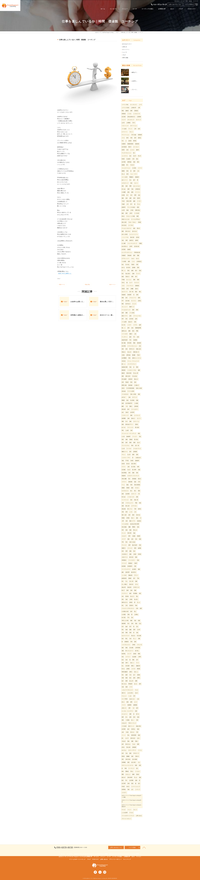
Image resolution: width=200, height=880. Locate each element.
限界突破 (129, 162)
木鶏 (137, 608)
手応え (131, 771)
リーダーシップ (125, 415)
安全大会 (138, 514)
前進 (135, 321)
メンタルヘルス (131, 496)
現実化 (136, 424)
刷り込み (124, 496)
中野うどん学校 (125, 620)
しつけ (130, 511)
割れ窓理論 (124, 472)
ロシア (130, 282)
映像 (127, 210)
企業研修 (139, 116)
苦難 (128, 614)
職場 (134, 342)
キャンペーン (125, 49)
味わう (132, 518)
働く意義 (124, 342)
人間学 (139, 656)
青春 (138, 560)
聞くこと (124, 270)
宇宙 (137, 732)
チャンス (124, 533)
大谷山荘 (124, 741)
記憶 (130, 315)
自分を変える (124, 246)
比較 (137, 632)
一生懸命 (127, 720)
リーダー (139, 201)
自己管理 (124, 783)
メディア (124, 539)
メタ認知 (136, 403)
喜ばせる (133, 635)
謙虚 (139, 297)
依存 (123, 753)
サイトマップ (127, 859)
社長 (123, 382)
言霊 (137, 720)
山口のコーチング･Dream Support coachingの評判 (131, 801)
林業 (131, 110)
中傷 (132, 189)
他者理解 (124, 418)
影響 (138, 744)
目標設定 (136, 110)
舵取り (132, 665)
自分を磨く (133, 762)
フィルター (137, 771)
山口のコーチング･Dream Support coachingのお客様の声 (131, 805)
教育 (127, 137)
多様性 (138, 674)
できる (133, 744)
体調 (126, 686)
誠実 (134, 677)
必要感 (127, 668)
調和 (131, 702)
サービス (124, 809)
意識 (138, 267)
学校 (131, 137)
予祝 (138, 578)
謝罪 (141, 608)
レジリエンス (137, 415)
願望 (138, 216)
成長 (130, 198)
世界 (126, 551)
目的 (131, 484)
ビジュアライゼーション (127, 252)
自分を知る (124, 225)
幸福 (130, 367)
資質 (126, 213)
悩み (123, 264)
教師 (133, 514)
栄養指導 (134, 747)
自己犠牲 (124, 469)
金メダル (124, 427)
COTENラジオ (136, 587)
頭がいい (132, 662)
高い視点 (136, 439)
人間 (123, 520)
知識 (123, 403)
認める (136, 288)
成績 (123, 650)
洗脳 (123, 460)
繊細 (130, 629)
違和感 (130, 602)
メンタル (129, 113)
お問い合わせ (139, 815)
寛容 (134, 255)
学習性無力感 (137, 252)
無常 (126, 442)
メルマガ (133, 668)
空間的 (127, 518)
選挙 (139, 490)
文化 (140, 346)
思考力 (123, 388)
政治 (123, 659)
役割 (134, 228)
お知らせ (124, 46)
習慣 (132, 276)
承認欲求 (124, 475)
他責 (132, 756)
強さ (132, 617)
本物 (125, 768)
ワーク (137, 662)
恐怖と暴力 (128, 376)
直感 (138, 729)
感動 (132, 741)
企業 (139, 107)
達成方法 (131, 240)
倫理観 (139, 548)
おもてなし (124, 750)
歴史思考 (129, 587)
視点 (123, 638)
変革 (129, 536)
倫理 (126, 674)
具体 (129, 472)
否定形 (123, 288)
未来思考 (130, 379)
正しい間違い (124, 584)
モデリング (134, 397)
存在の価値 (124, 527)
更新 (136, 623)
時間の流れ (137, 210)
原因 (136, 780)
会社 (123, 412)
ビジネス (132, 149)
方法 (130, 674)
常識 (129, 358)
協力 (123, 680)
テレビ (136, 690)
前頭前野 (129, 294)
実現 (134, 198)
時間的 (123, 518)
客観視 (130, 439)
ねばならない (132, 698)
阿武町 (123, 158)
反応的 (123, 463)
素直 (139, 569)
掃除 (133, 659)
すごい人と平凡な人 (135, 219)
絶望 (123, 312)
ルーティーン (124, 131)
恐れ (128, 735)
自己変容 (124, 729)
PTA (134, 336)
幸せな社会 (134, 376)
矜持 (123, 551)
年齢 (128, 789)
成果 (134, 171)
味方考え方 (128, 303)
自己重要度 (124, 358)
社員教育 (124, 143)
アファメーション (125, 134)
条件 (123, 744)
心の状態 (124, 614)
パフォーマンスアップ (132, 243)
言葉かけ (127, 276)
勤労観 (127, 596)
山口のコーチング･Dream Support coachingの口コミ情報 (131, 796)
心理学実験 (137, 647)
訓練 (136, 581)
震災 (123, 599)
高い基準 (134, 469)
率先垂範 (135, 593)
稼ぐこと (124, 364)
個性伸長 (130, 481)
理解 (138, 255)
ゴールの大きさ (125, 394)
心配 (128, 466)
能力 (136, 270)
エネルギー (124, 536)
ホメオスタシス (125, 490)
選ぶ (135, 611)
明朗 (126, 632)
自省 (132, 327)
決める (127, 786)
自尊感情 (135, 451)
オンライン (133, 300)
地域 (123, 662)
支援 (126, 599)
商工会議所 (124, 379)
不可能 (127, 460)
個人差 (127, 463)
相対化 (139, 508)
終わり (123, 702)
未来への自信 (132, 542)
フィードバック (125, 499)
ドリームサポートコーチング (128, 815)
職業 (139, 653)
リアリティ (124, 481)
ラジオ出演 (136, 213)
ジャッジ (124, 735)
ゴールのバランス (137, 448)
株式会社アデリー (129, 424)
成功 (127, 149)
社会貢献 (134, 656)
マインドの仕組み (131, 207)
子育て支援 (133, 134)
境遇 (136, 711)
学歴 (131, 641)
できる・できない (132, 222)
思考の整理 (130, 777)
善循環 (138, 536)
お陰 (123, 732)
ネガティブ (133, 493)
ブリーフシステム (125, 445)
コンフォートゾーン (133, 234)
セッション (128, 279)
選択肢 (123, 756)
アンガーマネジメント (126, 152)
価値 (130, 530)
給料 (128, 327)
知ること (136, 671)
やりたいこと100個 (130, 216)
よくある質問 (124, 812)
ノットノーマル (125, 237)
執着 (126, 677)
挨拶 (136, 765)
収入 (127, 195)
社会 (140, 623)
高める (139, 478)
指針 (137, 518)
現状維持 (124, 294)
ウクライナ (136, 282)
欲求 (137, 708)
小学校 (131, 210)
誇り (126, 717)
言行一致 (131, 291)
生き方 (134, 155)
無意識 (129, 249)
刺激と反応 (138, 349)
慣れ (140, 291)
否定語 (137, 774)
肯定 (123, 759)
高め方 (129, 146)
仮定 (140, 593)
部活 (131, 382)
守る (128, 617)
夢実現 (134, 140)
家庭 (123, 276)
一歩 (133, 708)
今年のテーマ (136, 753)
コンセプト (124, 792)
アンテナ (138, 273)
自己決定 (127, 300)
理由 (136, 605)
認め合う (133, 418)
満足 (127, 400)
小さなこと (128, 774)
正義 (129, 397)
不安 (130, 340)
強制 (128, 539)
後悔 (123, 376)
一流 (126, 406)
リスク (133, 261)
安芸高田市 (130, 566)
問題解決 (131, 177)
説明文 (139, 300)
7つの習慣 (124, 261)
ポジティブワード (132, 750)
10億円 (135, 563)
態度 (123, 231)
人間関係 (128, 122)
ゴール (123, 137)
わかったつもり (136, 186)
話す (134, 674)
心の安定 (134, 168)
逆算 (129, 514)
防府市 (138, 198)
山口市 (123, 122)
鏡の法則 (131, 557)
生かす (138, 442)
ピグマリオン (134, 505)
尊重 (130, 186)
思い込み (124, 189)
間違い (136, 741)
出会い (138, 738)
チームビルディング (126, 309)
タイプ (135, 702)
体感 (138, 717)
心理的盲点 (139, 261)
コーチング (137, 789)
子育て (133, 122)
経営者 (130, 140)
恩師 (127, 590)
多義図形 (126, 641)
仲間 (126, 240)
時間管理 (140, 134)
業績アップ (131, 306)
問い (126, 780)
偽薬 (123, 424)
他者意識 (137, 143)
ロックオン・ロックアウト (127, 711)
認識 (136, 557)
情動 (123, 421)
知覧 (140, 539)
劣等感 (137, 237)
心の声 (138, 629)
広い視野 (124, 243)
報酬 (129, 527)
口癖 (123, 502)
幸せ (130, 180)
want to (132, 258)
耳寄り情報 (125, 57)
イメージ (140, 168)
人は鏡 (127, 430)
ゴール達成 (131, 312)
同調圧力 (124, 548)
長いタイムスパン (129, 650)
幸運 (137, 264)
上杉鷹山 (136, 614)
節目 (134, 717)
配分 (123, 780)
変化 (128, 270)
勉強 (123, 213)
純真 (140, 765)
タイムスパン (124, 714)
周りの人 (132, 732)
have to (137, 258)
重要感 (127, 771)
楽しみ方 (131, 680)
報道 (139, 394)
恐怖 (137, 454)
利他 (140, 270)
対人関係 (132, 400)
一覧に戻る (87, 284)
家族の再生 (138, 726)
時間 (135, 195)
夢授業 (138, 668)
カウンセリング (131, 119)
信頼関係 (129, 705)
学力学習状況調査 (130, 388)
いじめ (129, 696)
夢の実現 (129, 342)
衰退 (130, 632)
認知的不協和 (124, 340)
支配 (137, 496)
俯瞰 (126, 312)
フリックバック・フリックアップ (129, 433)
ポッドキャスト (133, 104)
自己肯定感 (124, 146)
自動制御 (135, 705)
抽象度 (127, 110)
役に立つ (132, 596)
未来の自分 (132, 738)
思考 (132, 623)
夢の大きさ (128, 231)
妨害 (136, 318)
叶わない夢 (135, 373)
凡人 (126, 581)
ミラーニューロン (137, 315)
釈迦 (130, 442)
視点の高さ (133, 463)
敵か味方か (133, 572)
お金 (138, 698)
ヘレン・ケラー (133, 174)
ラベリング (124, 563)
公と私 (123, 436)
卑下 (123, 300)
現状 (123, 439)
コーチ (140, 104)
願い (123, 738)
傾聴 (126, 439)
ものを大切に (130, 692)
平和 (123, 542)
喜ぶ (123, 665)
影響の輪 (128, 355)
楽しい (132, 720)
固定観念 (130, 563)
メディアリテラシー (132, 364)
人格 (135, 333)
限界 (123, 717)
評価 (128, 783)
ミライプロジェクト (126, 644)
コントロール (124, 155)
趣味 (123, 572)
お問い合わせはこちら (175, 4)
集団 (126, 680)
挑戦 (132, 192)
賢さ (129, 478)
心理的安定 (137, 189)
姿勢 (123, 493)
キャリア (129, 653)
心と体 (123, 448)
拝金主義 (124, 508)
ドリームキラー (134, 409)
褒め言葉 (132, 237)
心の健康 (124, 192)
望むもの (135, 530)
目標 (137, 294)
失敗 (123, 240)
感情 (129, 261)
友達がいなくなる (125, 219)
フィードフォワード (126, 569)
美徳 (138, 279)
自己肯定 (131, 318)
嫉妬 (139, 735)
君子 (130, 626)
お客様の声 (133, 107)
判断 (139, 638)
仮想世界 (127, 572)
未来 (126, 198)
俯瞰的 (123, 487)
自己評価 (124, 346)
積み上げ (136, 379)
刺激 (123, 297)
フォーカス (128, 448)
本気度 (139, 222)
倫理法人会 (124, 330)
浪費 (134, 442)
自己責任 (124, 249)
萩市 (135, 137)
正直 (126, 605)
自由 (127, 288)
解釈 (123, 406)
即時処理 (130, 683)
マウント (124, 454)
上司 (127, 204)
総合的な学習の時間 (134, 524)
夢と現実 (137, 427)
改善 (138, 336)
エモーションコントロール (127, 765)
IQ (133, 294)
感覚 (134, 279)
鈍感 (126, 629)
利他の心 (124, 352)
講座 (138, 207)
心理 (135, 128)
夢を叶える (128, 744)
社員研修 (135, 340)
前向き (123, 216)
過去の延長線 (137, 484)
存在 (126, 318)
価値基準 (128, 436)
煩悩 (139, 433)
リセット (131, 131)
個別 (130, 593)
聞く (127, 164)
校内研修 (124, 566)
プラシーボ (139, 644)
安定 (131, 499)
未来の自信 (128, 759)
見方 (123, 626)
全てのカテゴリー (127, 44)
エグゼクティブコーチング (133, 475)
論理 (140, 324)
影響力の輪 (124, 385)
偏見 (139, 370)
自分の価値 (134, 759)
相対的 (136, 240)
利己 (123, 674)
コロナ (123, 285)
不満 (135, 508)
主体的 (131, 460)
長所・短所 (124, 514)
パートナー (134, 436)
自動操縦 (137, 285)
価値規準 (137, 460)
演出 (123, 596)
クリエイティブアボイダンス (128, 608)
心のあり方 (124, 723)
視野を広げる (124, 602)
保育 (130, 451)
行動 (123, 511)
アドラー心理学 (131, 391)
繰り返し (137, 650)
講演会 (139, 137)
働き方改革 (134, 545)
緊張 (137, 367)
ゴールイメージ (132, 297)
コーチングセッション (132, 346)
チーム (123, 484)
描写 (140, 683)
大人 (139, 762)
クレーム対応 (124, 177)
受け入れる (124, 683)
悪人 (135, 490)
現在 (134, 551)
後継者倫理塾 (138, 327)
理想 (132, 445)
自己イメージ (124, 180)
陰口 (130, 677)
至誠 (134, 533)
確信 (133, 330)
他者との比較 (139, 388)
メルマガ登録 (188, 4)
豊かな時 (127, 505)
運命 (123, 442)
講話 (132, 487)
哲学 (123, 318)
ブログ (58, 278)
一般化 (127, 732)
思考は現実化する (131, 116)
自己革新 (124, 162)
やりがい (137, 487)
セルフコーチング (125, 635)
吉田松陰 (136, 406)
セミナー (139, 418)
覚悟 (135, 641)
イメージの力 (124, 333)
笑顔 (127, 174)
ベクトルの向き (125, 524)
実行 (134, 578)
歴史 (127, 171)
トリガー (129, 324)
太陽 (123, 632)
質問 (129, 545)
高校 (135, 590)
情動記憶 (130, 575)
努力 (136, 276)
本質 (126, 511)
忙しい (134, 638)
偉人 (123, 581)
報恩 (128, 762)
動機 (133, 774)
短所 (131, 611)
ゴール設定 (124, 128)
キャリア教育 (124, 698)
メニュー (129, 809)
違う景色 (133, 466)
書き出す (124, 777)
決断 (130, 714)
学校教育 (124, 255)
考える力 (129, 352)
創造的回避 (133, 735)
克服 (139, 469)
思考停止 (133, 729)
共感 (123, 686)
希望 (137, 309)
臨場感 (133, 267)
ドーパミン (137, 192)
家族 (126, 647)
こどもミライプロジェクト (127, 690)
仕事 (133, 158)
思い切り (124, 324)
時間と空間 (128, 201)
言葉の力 (137, 756)
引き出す (132, 164)
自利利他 (124, 789)
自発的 (134, 653)
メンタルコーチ (136, 113)
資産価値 (134, 478)
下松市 (123, 201)
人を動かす (136, 385)
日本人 (123, 282)
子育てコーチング (132, 723)
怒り (134, 152)
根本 (123, 771)
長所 (133, 309)
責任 (137, 158)
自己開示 (134, 569)
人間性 (130, 599)
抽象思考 (138, 665)
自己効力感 (136, 246)
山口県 (123, 210)
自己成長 (131, 647)
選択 (138, 162)
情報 (134, 162)
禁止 (137, 596)
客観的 (127, 487)
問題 (137, 330)
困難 (136, 680)
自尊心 (130, 671)
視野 (134, 629)
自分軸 (123, 195)
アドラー (124, 466)
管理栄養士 (124, 560)
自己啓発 (124, 116)
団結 (128, 741)
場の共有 (131, 584)
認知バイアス (124, 315)
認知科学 (124, 207)
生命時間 (127, 493)
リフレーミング (125, 125)
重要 (123, 774)
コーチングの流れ (125, 107)
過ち (123, 605)
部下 (131, 204)
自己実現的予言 (129, 403)
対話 (123, 656)
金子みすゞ (124, 397)
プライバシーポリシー (126, 818)
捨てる (137, 714)
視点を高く (128, 273)
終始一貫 (136, 499)
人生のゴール (124, 557)
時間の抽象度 (124, 671)
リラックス (130, 548)
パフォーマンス (129, 285)
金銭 (126, 530)
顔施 (130, 554)
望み (123, 629)
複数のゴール (124, 451)
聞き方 (138, 228)
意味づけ (124, 692)
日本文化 (124, 361)
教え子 (123, 590)
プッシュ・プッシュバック (133, 361)
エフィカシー (136, 146)
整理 (135, 548)
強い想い (136, 599)
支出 (131, 195)
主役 (126, 753)
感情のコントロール (136, 358)
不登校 (123, 279)
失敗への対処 (133, 394)
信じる (135, 683)
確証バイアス (132, 520)
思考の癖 (124, 391)
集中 (128, 409)
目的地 (139, 554)
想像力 (130, 333)
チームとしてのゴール (126, 228)
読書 (137, 400)
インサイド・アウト (126, 457)
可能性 (132, 264)
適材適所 (139, 342)
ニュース (124, 52)
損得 (130, 717)
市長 (135, 566)
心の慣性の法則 (125, 611)
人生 (138, 171)
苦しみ (135, 777)
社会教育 (128, 158)
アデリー (136, 575)
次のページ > (112, 284)
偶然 (123, 198)
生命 (130, 638)
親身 (136, 291)
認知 (128, 192)
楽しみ (123, 174)
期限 (133, 454)
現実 (137, 472)
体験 (127, 702)
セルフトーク (124, 291)
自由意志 (139, 520)
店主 (137, 626)
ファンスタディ (131, 560)
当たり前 (131, 581)
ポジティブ (138, 119)
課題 (130, 551)
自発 (132, 539)
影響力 (138, 677)
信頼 (128, 418)
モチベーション (133, 125)
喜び (123, 273)
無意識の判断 (124, 367)
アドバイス (124, 545)
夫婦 (131, 430)
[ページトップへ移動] (144, 847)
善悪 (128, 189)
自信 (139, 195)
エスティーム (136, 421)
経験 (139, 620)
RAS (127, 421)
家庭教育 (137, 177)
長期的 (129, 578)
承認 (132, 783)
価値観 (123, 164)
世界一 (127, 662)
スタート (136, 183)
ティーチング (131, 768)
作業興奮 (124, 762)
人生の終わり (124, 554)
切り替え (127, 264)
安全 (136, 539)
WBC (139, 481)
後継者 (123, 171)
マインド (130, 128)
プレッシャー (124, 306)
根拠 (131, 620)
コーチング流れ (125, 104)
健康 (134, 201)
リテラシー (128, 656)
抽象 (133, 472)
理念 (126, 542)
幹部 (123, 530)
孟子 (137, 659)
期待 (123, 647)
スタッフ (135, 809)
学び (123, 140)
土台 (135, 511)
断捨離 (133, 355)
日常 (134, 696)
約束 (126, 659)
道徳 (126, 186)
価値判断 (124, 623)
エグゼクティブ (125, 183)
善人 (131, 490)
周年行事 (129, 533)
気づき (123, 668)
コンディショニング (135, 786)
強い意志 (124, 617)
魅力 (128, 729)
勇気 (123, 186)
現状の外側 (128, 373)
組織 (132, 270)
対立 (128, 623)
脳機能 (127, 756)
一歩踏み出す (138, 457)
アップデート (124, 336)
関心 (126, 638)
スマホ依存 (124, 726)
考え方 (139, 155)
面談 (135, 481)
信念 (130, 155)
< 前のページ (61, 284)
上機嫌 (131, 288)
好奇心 (123, 747)
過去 (135, 382)
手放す (138, 355)
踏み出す (130, 321)
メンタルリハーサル (132, 370)
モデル (136, 584)
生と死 (129, 454)
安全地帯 (127, 665)
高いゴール (130, 508)
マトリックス (130, 427)
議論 (127, 484)
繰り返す (128, 267)
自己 (137, 768)
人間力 (130, 213)
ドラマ (130, 686)
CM (139, 493)
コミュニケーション (126, 168)
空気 (140, 545)
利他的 (127, 382)
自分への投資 (124, 234)
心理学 (130, 246)
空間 (138, 466)
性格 (140, 502)
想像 (133, 273)
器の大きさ (134, 231)
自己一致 (137, 445)
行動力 (127, 412)
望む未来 (128, 747)
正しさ (138, 602)
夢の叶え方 (131, 349)
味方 (139, 783)
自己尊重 (131, 780)
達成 (138, 527)
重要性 (133, 527)
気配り (130, 406)
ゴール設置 (124, 321)
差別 (126, 349)
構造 (123, 303)
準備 (136, 502)
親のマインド (131, 726)
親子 (134, 180)
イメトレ (140, 750)
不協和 (123, 204)
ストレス (134, 303)
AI (140, 518)
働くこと (124, 327)
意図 (123, 720)
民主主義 (139, 635)
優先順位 (124, 370)
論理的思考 (124, 578)
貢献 (130, 421)
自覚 (131, 590)
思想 (123, 349)
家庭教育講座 (130, 143)
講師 (129, 330)
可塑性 (140, 243)
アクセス (131, 812)
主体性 (123, 355)
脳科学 (137, 149)
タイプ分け (130, 225)
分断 (129, 708)
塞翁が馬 (124, 587)
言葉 (131, 183)
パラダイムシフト (129, 502)
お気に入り (124, 708)
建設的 (123, 373)
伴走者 (123, 786)
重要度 (123, 400)
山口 (132, 789)
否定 (135, 620)
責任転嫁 (130, 385)
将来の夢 (124, 409)
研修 (123, 110)
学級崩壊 (129, 255)
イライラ (124, 705)
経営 (139, 128)
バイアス (135, 324)
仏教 (126, 520)
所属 (123, 677)
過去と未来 (124, 222)
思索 (123, 505)
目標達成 (124, 113)
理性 (123, 430)
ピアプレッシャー (125, 258)
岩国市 (123, 149)
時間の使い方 (136, 352)
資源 (140, 777)
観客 (130, 753)
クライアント (124, 593)
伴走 (140, 436)
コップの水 (124, 575)
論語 (126, 626)
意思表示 (131, 605)
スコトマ (124, 119)
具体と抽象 (124, 478)
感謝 (131, 415)
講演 (130, 336)
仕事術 (133, 644)
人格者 (134, 554)
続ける (123, 267)
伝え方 (129, 469)
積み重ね (124, 653)
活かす (136, 692)
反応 (126, 297)
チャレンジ (124, 696)
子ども (138, 204)
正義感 (133, 536)
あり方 (127, 738)
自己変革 (132, 412)
